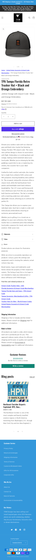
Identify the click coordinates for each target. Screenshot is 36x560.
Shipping (3, 103)
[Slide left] (14, 67)
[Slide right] (22, 67)
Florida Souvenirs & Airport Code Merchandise (17, 288)
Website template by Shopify (23, 556)
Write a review (18, 366)
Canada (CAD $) (17, 542)
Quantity (3, 112)
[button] (2, 18)
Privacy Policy (8, 448)
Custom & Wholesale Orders (13, 466)
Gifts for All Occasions (11, 470)
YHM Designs (14, 556)
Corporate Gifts (9, 475)
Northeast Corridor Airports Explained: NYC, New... (14, 405)
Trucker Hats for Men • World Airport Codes (16, 301)
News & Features (9, 496)
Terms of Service (9, 462)
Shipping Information (11, 457)
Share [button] (5, 244)
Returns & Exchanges (11, 453)
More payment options (18, 133)
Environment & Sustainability (13, 500)
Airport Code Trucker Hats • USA (12, 286)
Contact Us (7, 491)
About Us (7, 487)
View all (32, 377)
